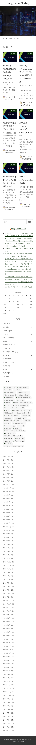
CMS (4, 324)
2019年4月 (6, 716)
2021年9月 (6, 614)
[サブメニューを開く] (31, 323)
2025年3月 (6, 481)
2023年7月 (6, 541)
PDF (27, 420)
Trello (17, 428)
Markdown (21, 418)
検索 (29, 222)
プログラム (6, 362)
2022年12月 (7, 562)
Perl (7, 423)
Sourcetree (10, 426)
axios (8, 390)
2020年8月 (6, 660)
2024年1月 (6, 523)
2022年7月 (6, 579)
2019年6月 (6, 709)
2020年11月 (7, 650)
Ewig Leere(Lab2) (18, 3)
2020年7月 (6, 664)
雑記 (4, 376)
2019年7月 (6, 706)
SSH (21, 426)
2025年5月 (6, 474)
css (4, 327)
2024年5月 (6, 509)
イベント (6, 348)
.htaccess (10, 387)
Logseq (8, 418)
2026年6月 (6, 460)
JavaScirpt (7, 331)
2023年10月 (7, 530)
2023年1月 (6, 558)
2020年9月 (6, 657)
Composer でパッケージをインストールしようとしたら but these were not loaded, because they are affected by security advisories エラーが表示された (19, 269)
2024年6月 (6, 506)
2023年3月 (6, 551)
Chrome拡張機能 (23, 398)
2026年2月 (6, 463)
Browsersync (10, 395)
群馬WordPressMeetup (14, 446)
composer (9, 400)
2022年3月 (6, 593)
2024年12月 (7, 484)
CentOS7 (24, 395)
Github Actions (23, 413)
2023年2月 (6, 555)
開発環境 (6, 373)
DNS (7, 403)
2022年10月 (7, 569)
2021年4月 (6, 632)
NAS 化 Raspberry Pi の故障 (15, 246)
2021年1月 (6, 643)
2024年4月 (6, 513)
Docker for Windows (23, 403)
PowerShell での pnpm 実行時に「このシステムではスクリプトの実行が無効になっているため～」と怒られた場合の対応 (19, 235)
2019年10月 (7, 695)
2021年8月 (6, 618)
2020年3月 (6, 678)
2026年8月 (6, 456)
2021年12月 (7, 604)
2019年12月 (7, 688)
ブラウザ (6, 359)
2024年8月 (6, 499)
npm (18, 420)
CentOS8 (9, 398)
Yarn (8, 441)
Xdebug (20, 438)
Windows (10, 433)
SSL (8, 428)
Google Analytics (12, 415)
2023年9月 (6, 534)
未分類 (5, 366)
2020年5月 (6, 671)
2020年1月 (6, 685)
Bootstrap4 (24, 392)
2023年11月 (7, 527)
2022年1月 (6, 601)
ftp (7, 410)
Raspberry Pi (8, 338)
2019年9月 (6, 699)
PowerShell (19, 423)
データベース (7, 355)
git (28, 410)
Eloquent (9, 408)
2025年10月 (7, 467)
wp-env (8, 438)
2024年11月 (7, 488)
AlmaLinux (23, 387)
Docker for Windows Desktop (16, 405)
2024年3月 (6, 516)
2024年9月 (6, 495)
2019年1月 (6, 727)
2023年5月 (6, 544)
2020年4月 (6, 674)
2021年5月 (6, 629)
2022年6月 (6, 583)
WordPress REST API (13, 436)
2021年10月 (7, 611)
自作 (4, 369)
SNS (4, 341)
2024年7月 (6, 502)
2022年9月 (6, 572)
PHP (4, 334)
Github (9, 413)
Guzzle (26, 415)
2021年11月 (7, 608)
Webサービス (7, 345)
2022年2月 (6, 597)
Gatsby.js (17, 410)
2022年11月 (7, 565)
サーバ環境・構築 (9, 352)
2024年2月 (6, 520)
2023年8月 (6, 537)
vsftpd (21, 431)
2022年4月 (6, 590)
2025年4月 (6, 477)
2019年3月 (6, 720)
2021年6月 (6, 625)
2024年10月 (7, 492)
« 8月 (4, 313)
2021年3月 (6, 636)
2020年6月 (6, 667)
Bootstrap (10, 392)
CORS (21, 400)
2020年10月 (7, 653)
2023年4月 (6, 548)
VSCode (9, 431)
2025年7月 (6, 471)
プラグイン (19, 441)
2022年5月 (6, 586)
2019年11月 (7, 692)
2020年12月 (7, 646)
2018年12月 (7, 731)
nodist (8, 420)
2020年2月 (6, 681)
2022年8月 (6, 576)
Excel (21, 408)
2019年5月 (6, 713)
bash (18, 390)
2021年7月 (6, 622)
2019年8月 (6, 702)
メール (8, 444)
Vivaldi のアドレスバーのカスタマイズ (18, 287)
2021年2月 (6, 639)
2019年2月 (6, 723)
